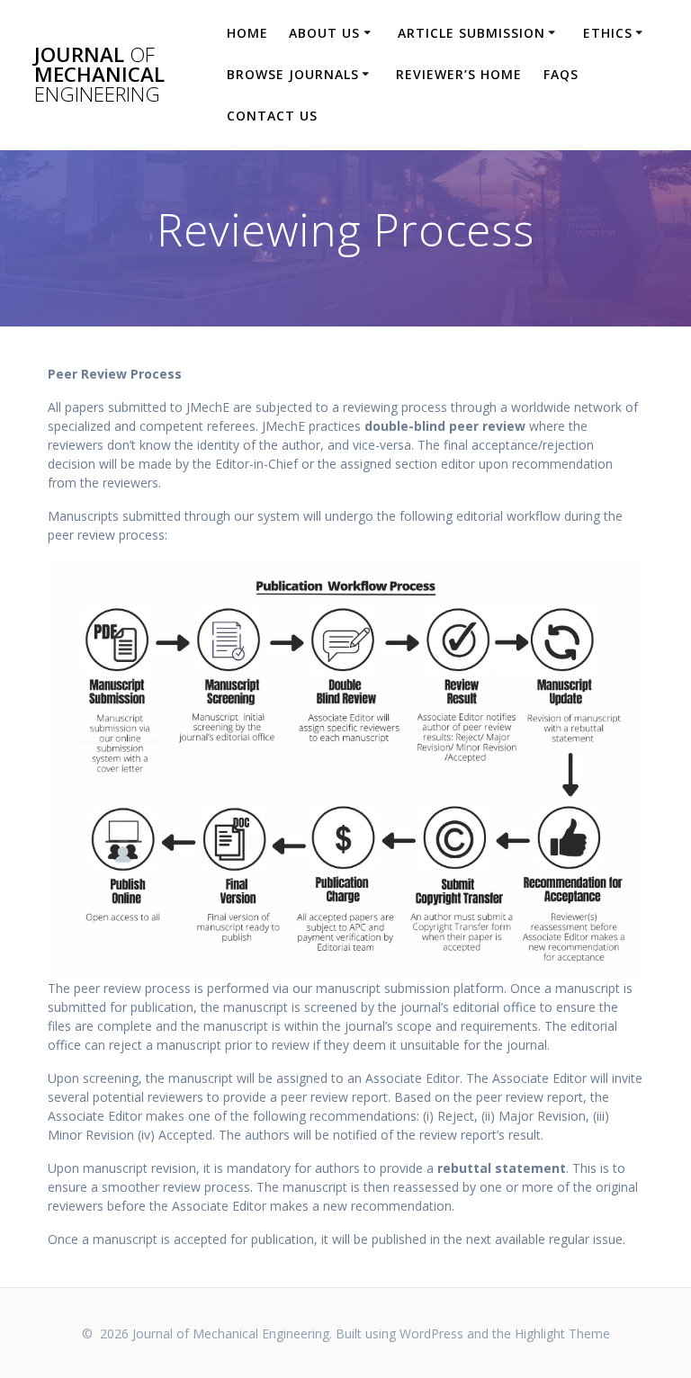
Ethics (608, 32)
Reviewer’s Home (459, 74)
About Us (324, 32)
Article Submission (471, 32)
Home (247, 32)
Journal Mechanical (99, 75)
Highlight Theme (562, 1333)
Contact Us (272, 115)
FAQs (561, 74)
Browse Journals (293, 74)
